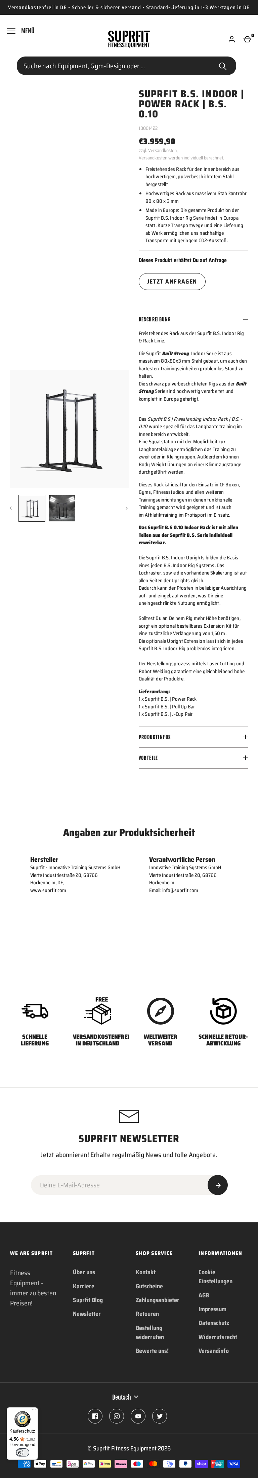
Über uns (84, 1272)
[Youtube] (138, 1416)
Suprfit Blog (88, 1300)
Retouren (147, 1314)
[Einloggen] (231, 39)
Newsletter (87, 1314)
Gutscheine (149, 1286)
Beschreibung (155, 319)
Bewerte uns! (152, 1351)
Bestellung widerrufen (150, 1332)
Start (222, 66)
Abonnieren (218, 1185)
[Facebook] (95, 1416)
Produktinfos (155, 737)
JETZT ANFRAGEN (172, 281)
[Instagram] (116, 1416)
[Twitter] (159, 1416)
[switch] (22, 1452)
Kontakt (146, 1272)
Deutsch (121, 1397)
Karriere (83, 1286)
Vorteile (148, 758)
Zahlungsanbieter (157, 1300)
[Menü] (34, 1411)
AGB (204, 1295)
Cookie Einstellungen (215, 1276)
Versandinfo (214, 1351)
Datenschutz (214, 1323)
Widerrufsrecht (218, 1337)
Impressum (212, 1309)
